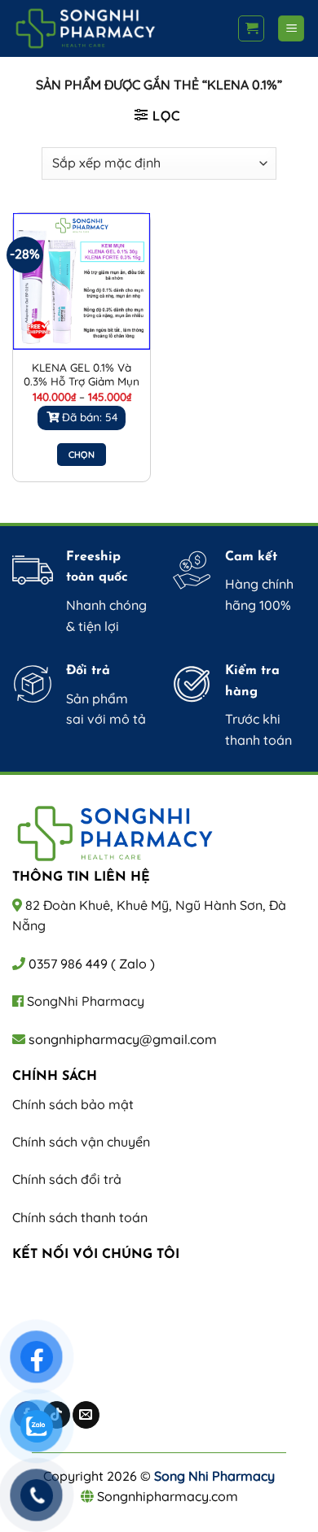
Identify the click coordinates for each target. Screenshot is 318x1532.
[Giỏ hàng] (251, 28)
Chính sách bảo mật (73, 1104)
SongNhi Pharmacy (85, 1001)
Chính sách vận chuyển (81, 1142)
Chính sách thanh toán (80, 1217)
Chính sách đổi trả (66, 1179)
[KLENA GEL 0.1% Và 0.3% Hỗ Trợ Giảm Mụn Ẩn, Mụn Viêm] (81, 281)
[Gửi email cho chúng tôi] (86, 1415)
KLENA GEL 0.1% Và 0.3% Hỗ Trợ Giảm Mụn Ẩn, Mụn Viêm (81, 381)
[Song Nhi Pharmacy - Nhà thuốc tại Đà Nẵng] (118, 28)
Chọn (81, 454)
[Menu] (291, 28)
